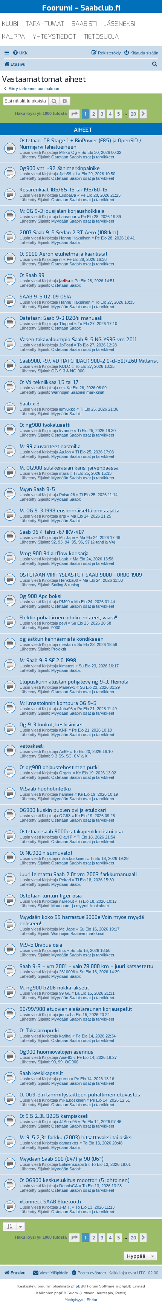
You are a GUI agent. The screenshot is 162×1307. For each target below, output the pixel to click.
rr (60, 259)
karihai (65, 1036)
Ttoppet (66, 323)
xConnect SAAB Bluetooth (50, 1202)
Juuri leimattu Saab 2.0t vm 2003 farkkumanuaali (78, 874)
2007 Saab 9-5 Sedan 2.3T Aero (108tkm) (69, 232)
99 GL (64, 993)
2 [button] (93, 113)
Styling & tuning (65, 585)
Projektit (58, 649)
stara (64, 473)
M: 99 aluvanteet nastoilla (50, 446)
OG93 (64, 815)
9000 (55, 627)
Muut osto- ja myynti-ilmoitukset (80, 905)
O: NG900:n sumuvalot (46, 853)
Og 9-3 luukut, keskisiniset (51, 724)
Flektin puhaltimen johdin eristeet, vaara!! (68, 617)
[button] (74, 113)
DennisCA (68, 1186)
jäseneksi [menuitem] (119, 24)
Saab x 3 (30, 404)
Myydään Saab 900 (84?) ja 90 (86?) (62, 1159)
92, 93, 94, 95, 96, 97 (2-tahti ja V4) (83, 542)
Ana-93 (65, 1057)
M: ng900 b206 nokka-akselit (54, 988)
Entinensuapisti (73, 1164)
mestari (66, 644)
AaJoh (65, 452)
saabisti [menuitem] (84, 24)
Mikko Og (68, 152)
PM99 (64, 601)
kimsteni (66, 666)
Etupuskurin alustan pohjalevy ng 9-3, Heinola (74, 682)
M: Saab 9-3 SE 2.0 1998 (48, 660)
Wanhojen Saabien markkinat (77, 392)
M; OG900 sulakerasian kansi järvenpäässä (69, 468)
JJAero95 (68, 1121)
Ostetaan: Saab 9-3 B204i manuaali (61, 318)
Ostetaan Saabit (66, 285)
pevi (63, 623)
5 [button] (118, 113)
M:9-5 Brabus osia (41, 945)
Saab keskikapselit (41, 1073)
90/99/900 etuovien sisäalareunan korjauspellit (76, 1009)
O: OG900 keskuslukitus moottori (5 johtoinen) (75, 1180)
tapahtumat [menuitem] (45, 24)
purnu (64, 1079)
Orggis (65, 773)
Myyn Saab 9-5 (37, 489)
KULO (64, 366)
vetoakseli (32, 746)
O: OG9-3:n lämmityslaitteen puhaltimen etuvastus (80, 1095)
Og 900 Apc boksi (40, 596)
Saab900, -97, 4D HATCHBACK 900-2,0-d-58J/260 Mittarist (89, 361)
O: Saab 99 (32, 275)
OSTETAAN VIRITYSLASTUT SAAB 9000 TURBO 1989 (81, 575)
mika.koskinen (72, 858)
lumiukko (67, 409)
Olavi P (65, 837)
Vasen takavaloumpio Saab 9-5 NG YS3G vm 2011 (78, 339)
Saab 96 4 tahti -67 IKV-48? (52, 532)
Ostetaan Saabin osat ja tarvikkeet (82, 157)
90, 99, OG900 (64, 1062)
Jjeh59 (65, 174)
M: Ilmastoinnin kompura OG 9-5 (58, 703)
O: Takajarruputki (39, 1030)
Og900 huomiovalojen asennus (56, 1052)
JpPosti (66, 345)
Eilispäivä (67, 195)
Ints (62, 950)
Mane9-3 (67, 687)
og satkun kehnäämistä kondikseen (62, 639)
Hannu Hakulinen (74, 238)
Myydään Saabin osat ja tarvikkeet (82, 221)
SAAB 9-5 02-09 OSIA (45, 297)
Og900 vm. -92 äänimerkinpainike (60, 168)
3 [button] (102, 113)
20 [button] (133, 113)
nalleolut (66, 901)
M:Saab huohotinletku (45, 789)
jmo (62, 1014)
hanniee (66, 794)
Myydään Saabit (66, 242)
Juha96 (66, 708)
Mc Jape (67, 537)
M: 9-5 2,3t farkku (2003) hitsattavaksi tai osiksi (76, 1137)
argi (62, 516)
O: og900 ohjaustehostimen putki (59, 767)
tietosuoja (101, 36)
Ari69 (64, 751)
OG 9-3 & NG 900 (67, 371)
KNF (63, 730)
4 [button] (110, 113)
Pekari (65, 880)
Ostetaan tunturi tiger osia (51, 896)
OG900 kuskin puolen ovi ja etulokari (63, 810)
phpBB (77, 1286)
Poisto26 (67, 494)
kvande (66, 430)
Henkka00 (68, 580)
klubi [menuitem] (10, 24)
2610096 (67, 972)
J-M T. (65, 1207)
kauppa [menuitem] (13, 36)
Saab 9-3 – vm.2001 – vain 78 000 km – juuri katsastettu (86, 966)
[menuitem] (20, 52)
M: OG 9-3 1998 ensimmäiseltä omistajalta (69, 510)
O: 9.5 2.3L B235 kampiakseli (54, 1116)
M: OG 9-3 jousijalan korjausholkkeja (62, 211)
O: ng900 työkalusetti (45, 425)
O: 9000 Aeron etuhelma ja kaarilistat (63, 254)
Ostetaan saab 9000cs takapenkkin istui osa (71, 831)
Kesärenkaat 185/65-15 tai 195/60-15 (63, 190)
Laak (63, 559)
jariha (64, 281)
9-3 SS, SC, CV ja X (69, 756)
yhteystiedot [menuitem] (54, 36)
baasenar (67, 216)
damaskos (68, 1143)
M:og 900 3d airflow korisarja (54, 553)
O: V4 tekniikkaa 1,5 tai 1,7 (49, 382)
